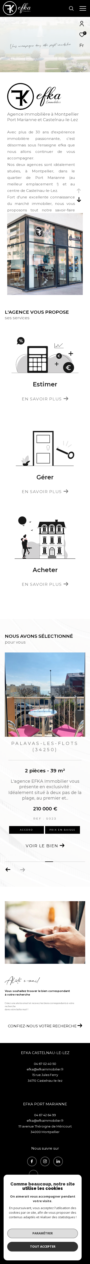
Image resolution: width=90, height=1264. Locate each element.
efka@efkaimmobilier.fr (45, 1069)
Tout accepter (42, 1246)
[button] (8, 869)
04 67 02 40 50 (45, 1064)
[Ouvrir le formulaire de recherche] (71, 8)
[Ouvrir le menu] (83, 8)
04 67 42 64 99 (45, 1115)
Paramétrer (42, 1233)
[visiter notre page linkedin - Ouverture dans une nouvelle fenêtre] (58, 1161)
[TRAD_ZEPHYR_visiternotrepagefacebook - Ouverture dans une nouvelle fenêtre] (32, 1161)
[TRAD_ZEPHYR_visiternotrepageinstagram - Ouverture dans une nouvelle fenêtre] (45, 1161)
